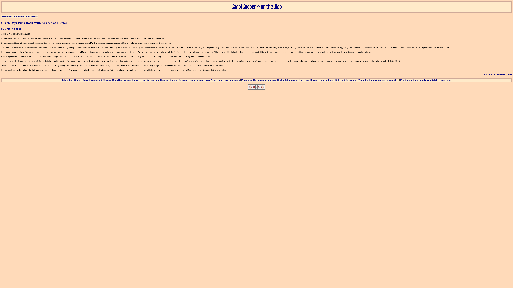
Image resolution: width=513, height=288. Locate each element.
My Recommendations (264, 80)
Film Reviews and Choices (155, 80)
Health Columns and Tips (290, 80)
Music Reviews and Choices (23, 16)
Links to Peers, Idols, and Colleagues (338, 80)
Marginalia (246, 80)
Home (5, 16)
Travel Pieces (311, 80)
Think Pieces (210, 80)
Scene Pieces (196, 80)
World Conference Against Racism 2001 (378, 80)
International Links (71, 80)
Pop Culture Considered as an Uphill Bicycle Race (425, 80)
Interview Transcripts (229, 80)
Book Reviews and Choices (126, 80)
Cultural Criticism (178, 80)
